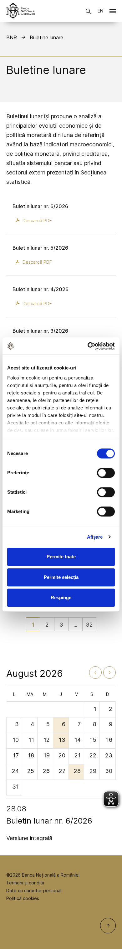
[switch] (106, 473)
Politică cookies (22, 898)
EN (100, 10)
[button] (112, 12)
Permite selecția (61, 577)
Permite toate (61, 556)
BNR (11, 37)
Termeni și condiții (25, 882)
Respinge (61, 597)
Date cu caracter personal (33, 890)
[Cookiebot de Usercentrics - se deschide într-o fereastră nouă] (88, 346)
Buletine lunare (46, 37)
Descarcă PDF (37, 220)
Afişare (95, 537)
